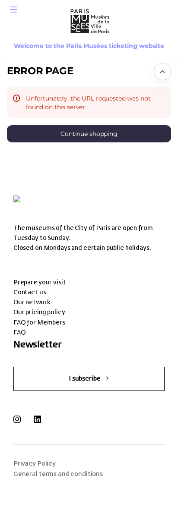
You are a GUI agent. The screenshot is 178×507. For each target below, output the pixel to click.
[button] (14, 9)
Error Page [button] (40, 71)
